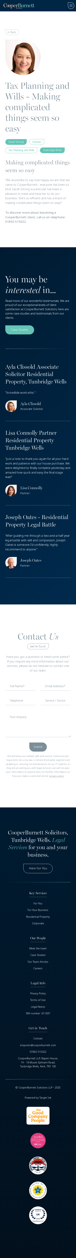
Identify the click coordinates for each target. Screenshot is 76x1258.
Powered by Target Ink (38, 1098)
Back (13, 32)
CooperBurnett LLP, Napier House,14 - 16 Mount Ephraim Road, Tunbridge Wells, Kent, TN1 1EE (38, 1062)
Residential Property (38, 917)
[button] (69, 5)
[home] (18, 6)
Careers (37, 968)
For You (38, 903)
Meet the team (38, 948)
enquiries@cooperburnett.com (38, 1045)
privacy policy (56, 776)
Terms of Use (38, 1000)
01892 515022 (38, 1052)
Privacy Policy (38, 993)
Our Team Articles (38, 962)
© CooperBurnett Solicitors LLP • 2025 (37, 1087)
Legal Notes (38, 1007)
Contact (38, 1038)
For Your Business (38, 910)
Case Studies (38, 955)
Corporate (38, 923)
